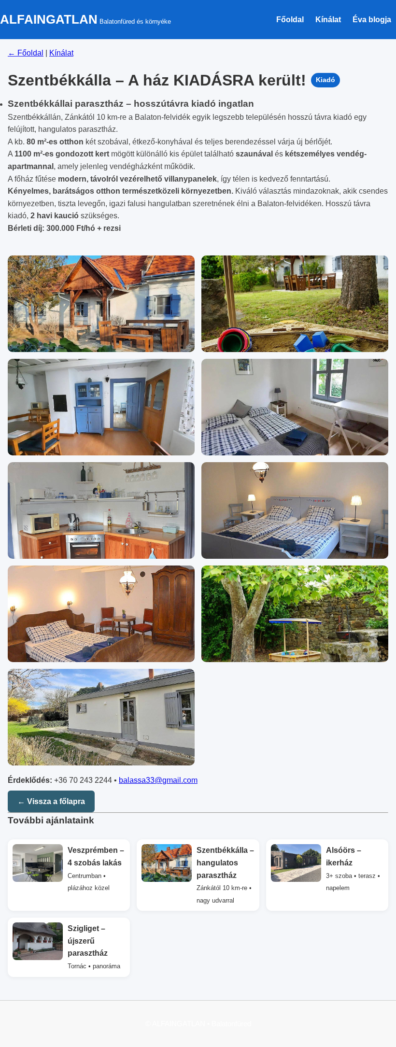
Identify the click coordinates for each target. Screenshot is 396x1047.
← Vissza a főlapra (51, 801)
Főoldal (290, 19)
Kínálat (328, 19)
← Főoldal (25, 53)
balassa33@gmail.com (158, 780)
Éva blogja (372, 19)
